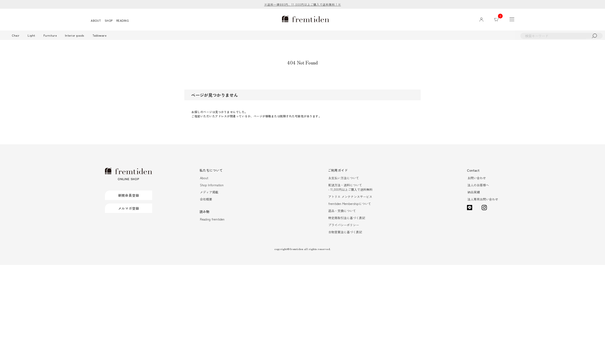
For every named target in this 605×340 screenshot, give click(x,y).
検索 (594, 36)
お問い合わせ (476, 178)
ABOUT (96, 20)
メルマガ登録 (128, 208)
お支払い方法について (343, 178)
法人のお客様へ (478, 185)
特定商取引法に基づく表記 (346, 218)
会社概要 (206, 199)
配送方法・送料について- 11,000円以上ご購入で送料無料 (350, 187)
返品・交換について (342, 210)
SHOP (109, 20)
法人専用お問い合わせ (482, 199)
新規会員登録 (128, 195)
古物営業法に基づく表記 (345, 232)
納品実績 (473, 192)
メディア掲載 (209, 192)
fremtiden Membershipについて (349, 203)
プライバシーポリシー (343, 225)
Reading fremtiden (212, 219)
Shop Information (212, 185)
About (204, 178)
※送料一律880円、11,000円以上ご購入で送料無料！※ (302, 4)
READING (122, 20)
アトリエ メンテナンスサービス (350, 196)
